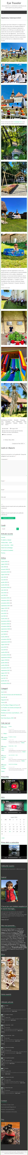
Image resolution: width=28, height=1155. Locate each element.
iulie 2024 (3, 566)
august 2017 (4, 673)
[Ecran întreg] (25, 792)
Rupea (21, 423)
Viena (17, 949)
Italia (14, 935)
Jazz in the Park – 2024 (7, 545)
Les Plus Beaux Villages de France (9, 705)
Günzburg (4, 935)
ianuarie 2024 (4, 569)
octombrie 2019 (5, 639)
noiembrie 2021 (5, 600)
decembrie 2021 (5, 597)
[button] (14, 852)
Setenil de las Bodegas (7, 547)
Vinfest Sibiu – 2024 (6, 542)
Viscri (6, 424)
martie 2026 (4, 561)
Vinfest (22, 949)
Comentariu (4, 459)
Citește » (5, 733)
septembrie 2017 (5, 670)
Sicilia (2, 715)
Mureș (21, 941)
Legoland (21, 936)
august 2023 (4, 574)
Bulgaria (20, 928)
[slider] (13, 857)
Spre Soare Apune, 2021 (7, 718)
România (14, 944)
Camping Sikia (7, 930)
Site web (3, 497)
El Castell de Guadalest (7, 550)
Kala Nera (21, 935)
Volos (3, 950)
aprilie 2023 (4, 582)
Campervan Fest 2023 (18, 443)
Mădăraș (10, 942)
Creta (8, 932)
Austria (9, 928)
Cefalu (16, 930)
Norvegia (17, 942)
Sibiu (8, 946)
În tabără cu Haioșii (6, 540)
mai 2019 (3, 649)
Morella (3, 537)
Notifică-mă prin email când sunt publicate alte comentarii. (13, 507)
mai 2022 (3, 595)
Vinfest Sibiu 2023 (8, 439)
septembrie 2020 (5, 629)
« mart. (3, 838)
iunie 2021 (4, 613)
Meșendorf (8, 423)
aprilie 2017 (4, 680)
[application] (14, 786)
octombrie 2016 (5, 683)
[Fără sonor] (22, 792)
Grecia (3, 702)
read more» (14, 1011)
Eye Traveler (14, 3)
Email (3, 489)
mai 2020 (3, 634)
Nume (3, 481)
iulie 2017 (3, 675)
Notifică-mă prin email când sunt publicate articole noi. (12, 513)
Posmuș (3, 553)
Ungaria (12, 949)
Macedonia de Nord (6, 941)
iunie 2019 (4, 647)
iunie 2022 (4, 592)
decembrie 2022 (5, 587)
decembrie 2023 (5, 572)
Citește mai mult (5, 919)
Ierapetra (9, 935)
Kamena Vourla (5, 936)
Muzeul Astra (4, 942)
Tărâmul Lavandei (5, 949)
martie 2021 (4, 618)
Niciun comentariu (7, 434)
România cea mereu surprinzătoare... (10, 432)
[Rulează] (3, 792)
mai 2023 (3, 579)
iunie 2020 (4, 631)
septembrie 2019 (5, 642)
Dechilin (3, 697)
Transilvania (19, 947)
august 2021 (4, 608)
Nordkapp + (4, 710)
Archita (10, 420)
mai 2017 (3, 678)
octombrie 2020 (5, 626)
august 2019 (4, 644)
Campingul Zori (18, 121)
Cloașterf (7, 421)
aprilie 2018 (4, 662)
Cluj (20, 930)
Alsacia (3, 928)
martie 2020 (4, 636)
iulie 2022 (3, 590)
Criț (13, 421)
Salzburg (22, 944)
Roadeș (15, 423)
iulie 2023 (3, 577)
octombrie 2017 (5, 667)
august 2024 (4, 564)
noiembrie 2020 (5, 623)
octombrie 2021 (5, 603)
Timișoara (8, 947)
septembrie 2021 (5, 605)
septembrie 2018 (5, 657)
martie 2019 (4, 652)
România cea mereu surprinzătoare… (10, 712)
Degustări (3, 699)
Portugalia (5, 944)
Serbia (3, 946)
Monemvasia (14, 941)
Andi (4, 430)
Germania (9, 933)
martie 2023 (4, 585)
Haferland (19, 421)
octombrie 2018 (5, 655)
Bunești (16, 420)
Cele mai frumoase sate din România (14, 430)
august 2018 (4, 660)
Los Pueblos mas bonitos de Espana (10, 707)
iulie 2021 (3, 610)
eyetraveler (5, 428)
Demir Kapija (14, 932)
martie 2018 (4, 665)
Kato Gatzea (13, 936)
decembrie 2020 (5, 621)
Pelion (22, 942)
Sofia (18, 946)
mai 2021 (3, 616)
